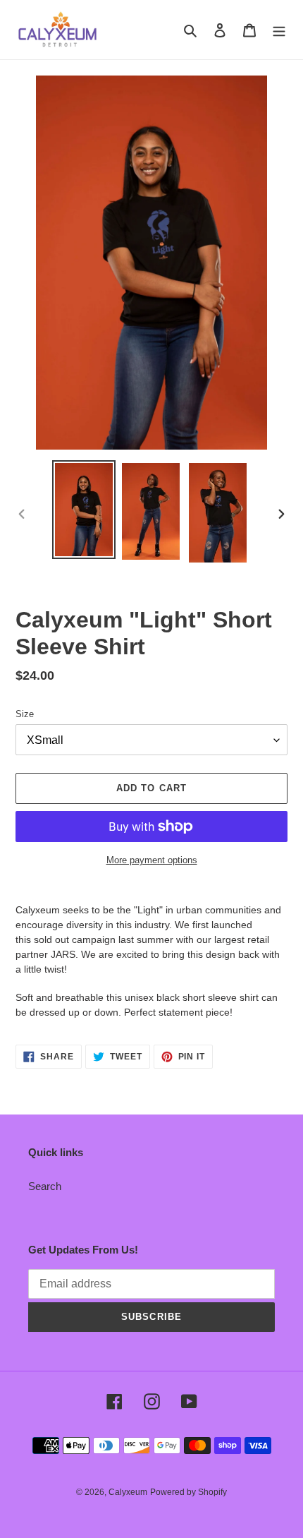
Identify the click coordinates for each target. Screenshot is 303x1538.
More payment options (151, 860)
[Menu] (279, 30)
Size (25, 714)
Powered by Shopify (188, 1492)
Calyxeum (128, 1492)
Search (44, 1186)
